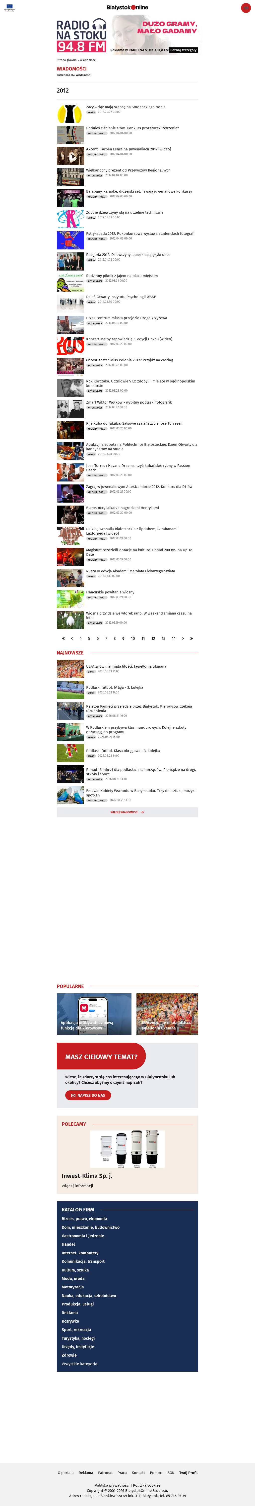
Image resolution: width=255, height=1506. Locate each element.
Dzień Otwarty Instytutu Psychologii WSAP (121, 297)
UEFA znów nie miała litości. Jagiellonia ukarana (126, 666)
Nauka (91, 112)
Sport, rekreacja (76, 1329)
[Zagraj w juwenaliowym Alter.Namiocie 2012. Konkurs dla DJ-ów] (70, 493)
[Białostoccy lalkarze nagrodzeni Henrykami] (70, 515)
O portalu (66, 1473)
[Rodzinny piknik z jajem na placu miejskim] (70, 283)
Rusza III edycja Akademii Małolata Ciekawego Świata (130, 571)
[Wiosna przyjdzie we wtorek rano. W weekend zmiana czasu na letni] (70, 620)
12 (153, 638)
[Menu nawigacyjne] (246, 8)
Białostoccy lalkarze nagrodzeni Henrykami (122, 508)
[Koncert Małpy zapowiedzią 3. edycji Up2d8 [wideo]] (70, 346)
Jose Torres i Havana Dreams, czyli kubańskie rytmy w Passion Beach (138, 467)
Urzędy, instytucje (78, 1346)
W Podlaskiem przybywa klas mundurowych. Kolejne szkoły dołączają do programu (136, 729)
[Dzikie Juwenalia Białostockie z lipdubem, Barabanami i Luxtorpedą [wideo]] (70, 536)
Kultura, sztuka (75, 1270)
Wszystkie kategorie (79, 1364)
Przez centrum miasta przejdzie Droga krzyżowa (126, 318)
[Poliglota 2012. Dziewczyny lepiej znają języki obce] (70, 261)
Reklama (70, 1312)
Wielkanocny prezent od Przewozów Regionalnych (128, 170)
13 (163, 638)
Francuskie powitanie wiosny (110, 592)
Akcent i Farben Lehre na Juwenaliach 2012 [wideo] (128, 149)
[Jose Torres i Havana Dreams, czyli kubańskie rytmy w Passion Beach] (70, 472)
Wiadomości (88, 60)
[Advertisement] (127, 899)
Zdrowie (69, 1355)
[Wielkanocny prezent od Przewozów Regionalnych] (70, 177)
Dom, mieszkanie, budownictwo (91, 1227)
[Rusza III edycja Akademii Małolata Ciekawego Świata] (70, 578)
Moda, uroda (73, 1278)
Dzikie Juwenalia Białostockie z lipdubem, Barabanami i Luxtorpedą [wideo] (133, 531)
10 (133, 638)
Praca (122, 1473)
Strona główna (67, 60)
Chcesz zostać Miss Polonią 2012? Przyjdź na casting (129, 360)
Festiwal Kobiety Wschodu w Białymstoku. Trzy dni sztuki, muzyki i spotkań (141, 792)
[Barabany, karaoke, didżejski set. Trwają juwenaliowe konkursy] (70, 198)
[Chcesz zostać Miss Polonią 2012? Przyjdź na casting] (70, 367)
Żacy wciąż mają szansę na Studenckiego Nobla (126, 107)
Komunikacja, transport (83, 1261)
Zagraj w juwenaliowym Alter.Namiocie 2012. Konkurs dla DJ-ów (139, 486)
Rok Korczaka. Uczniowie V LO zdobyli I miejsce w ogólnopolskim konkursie (140, 383)
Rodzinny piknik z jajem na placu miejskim (122, 276)
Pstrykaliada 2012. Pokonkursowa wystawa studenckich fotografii (140, 233)
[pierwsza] (63, 638)
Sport (91, 672)
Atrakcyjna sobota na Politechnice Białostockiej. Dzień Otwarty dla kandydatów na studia (141, 446)
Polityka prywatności (112, 1485)
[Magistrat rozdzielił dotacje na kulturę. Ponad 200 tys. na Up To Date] (70, 557)
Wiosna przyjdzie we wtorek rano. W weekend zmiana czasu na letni (139, 615)
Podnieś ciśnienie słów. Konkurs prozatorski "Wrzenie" (132, 128)
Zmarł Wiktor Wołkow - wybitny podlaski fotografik (129, 402)
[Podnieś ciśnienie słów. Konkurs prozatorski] (70, 135)
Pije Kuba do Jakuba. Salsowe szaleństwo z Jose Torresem (135, 423)
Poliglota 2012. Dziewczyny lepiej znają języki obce (128, 254)
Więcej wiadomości (124, 812)
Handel (68, 1244)
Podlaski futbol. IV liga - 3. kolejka (114, 687)
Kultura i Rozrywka (98, 133)
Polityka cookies (146, 1485)
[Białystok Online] (127, 7)
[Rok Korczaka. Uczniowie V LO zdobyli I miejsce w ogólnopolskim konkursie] (70, 388)
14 (174, 638)
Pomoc (156, 1473)
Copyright (95, 1490)
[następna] (183, 638)
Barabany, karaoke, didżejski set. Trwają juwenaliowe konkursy (139, 191)
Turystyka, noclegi (78, 1338)
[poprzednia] (72, 638)
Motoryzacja (73, 1287)
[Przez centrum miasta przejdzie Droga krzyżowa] (70, 325)
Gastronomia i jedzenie (83, 1235)
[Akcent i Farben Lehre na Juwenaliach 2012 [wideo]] (70, 156)
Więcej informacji (77, 1186)
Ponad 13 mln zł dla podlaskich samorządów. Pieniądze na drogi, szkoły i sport (141, 771)
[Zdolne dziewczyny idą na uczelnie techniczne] (70, 219)
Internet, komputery (80, 1253)
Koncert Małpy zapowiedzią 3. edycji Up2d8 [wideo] (129, 339)
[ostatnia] (192, 638)
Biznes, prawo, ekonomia (84, 1218)
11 (143, 638)
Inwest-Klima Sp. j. (87, 1176)
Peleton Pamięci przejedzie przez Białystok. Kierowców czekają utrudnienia (139, 708)
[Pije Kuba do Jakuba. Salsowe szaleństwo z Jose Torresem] (70, 430)
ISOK (170, 1473)
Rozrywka (70, 1321)
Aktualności (95, 175)
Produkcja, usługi (78, 1304)
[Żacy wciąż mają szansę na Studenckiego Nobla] (70, 114)
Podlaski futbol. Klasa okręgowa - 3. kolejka (123, 751)
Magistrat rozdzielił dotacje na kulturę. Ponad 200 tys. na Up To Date (139, 552)
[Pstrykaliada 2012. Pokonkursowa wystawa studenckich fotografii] (70, 240)
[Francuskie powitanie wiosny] (70, 599)
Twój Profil (188, 1473)
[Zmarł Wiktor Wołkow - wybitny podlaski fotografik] (70, 409)
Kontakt (138, 1473)
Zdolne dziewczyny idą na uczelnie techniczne (124, 212)
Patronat (105, 1473)
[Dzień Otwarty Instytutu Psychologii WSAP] (70, 304)
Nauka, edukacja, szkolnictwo (89, 1295)
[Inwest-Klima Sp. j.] (127, 1149)
